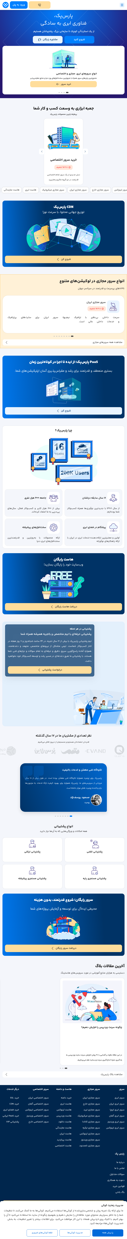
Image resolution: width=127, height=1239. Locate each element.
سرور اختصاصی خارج (38, 1122)
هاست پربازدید (64, 1140)
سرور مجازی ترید (91, 1110)
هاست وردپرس (64, 1116)
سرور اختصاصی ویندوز (37, 1116)
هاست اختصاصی (63, 1146)
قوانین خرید (119, 1186)
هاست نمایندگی (64, 1128)
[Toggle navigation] (122, 4)
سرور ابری (120, 1098)
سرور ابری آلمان (117, 1116)
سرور (122, 1089)
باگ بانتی (120, 1192)
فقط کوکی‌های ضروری (42, 1232)
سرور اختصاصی (41, 1089)
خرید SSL (14, 1098)
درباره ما (120, 1162)
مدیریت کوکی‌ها (75, 1232)
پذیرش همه (107, 1232)
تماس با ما (119, 1168)
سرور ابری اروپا (117, 1110)
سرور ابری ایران (117, 1104)
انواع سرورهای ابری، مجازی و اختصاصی (76, 74)
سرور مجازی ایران (96, 302)
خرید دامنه (66, 1098)
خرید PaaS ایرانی (10, 1116)
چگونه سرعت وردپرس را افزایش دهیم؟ (101, 1027)
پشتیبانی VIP (12, 1122)
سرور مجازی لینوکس (90, 1134)
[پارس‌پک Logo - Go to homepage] (5, 5)
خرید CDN (14, 1104)
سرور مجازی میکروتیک (89, 1116)
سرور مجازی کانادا (91, 1122)
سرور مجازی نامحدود (89, 1146)
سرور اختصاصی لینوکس (37, 1110)
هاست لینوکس (64, 1110)
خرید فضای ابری (11, 1110)
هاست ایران (66, 1134)
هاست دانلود (65, 1122)
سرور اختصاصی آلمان (38, 1104)
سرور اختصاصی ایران (38, 1098)
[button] (67, 92)
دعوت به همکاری (116, 1180)
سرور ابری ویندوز (116, 1122)
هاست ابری (66, 1104)
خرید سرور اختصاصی (63, 160)
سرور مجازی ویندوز (90, 1140)
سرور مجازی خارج (91, 1104)
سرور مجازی (94, 1089)
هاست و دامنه (64, 1089)
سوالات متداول (117, 1174)
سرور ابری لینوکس (115, 1128)
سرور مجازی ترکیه (91, 1128)
